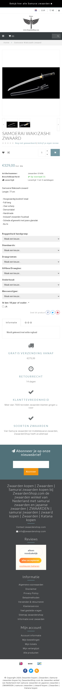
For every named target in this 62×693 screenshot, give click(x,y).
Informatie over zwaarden (31, 619)
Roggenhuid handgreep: (15, 234)
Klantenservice (31, 606)
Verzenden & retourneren (31, 602)
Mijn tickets (31, 644)
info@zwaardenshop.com (32, 531)
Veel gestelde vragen (31, 610)
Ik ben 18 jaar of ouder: (15, 303)
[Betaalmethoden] (21, 663)
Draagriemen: (9, 257)
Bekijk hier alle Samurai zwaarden (30, 3)
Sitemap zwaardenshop (31, 615)
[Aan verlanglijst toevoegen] (3, 152)
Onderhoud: (8, 280)
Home (6, 43)
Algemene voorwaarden (31, 585)
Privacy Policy (31, 593)
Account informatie (31, 635)
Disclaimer (31, 589)
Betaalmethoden (31, 597)
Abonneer (31, 472)
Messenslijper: (10, 291)
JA (6, 306)
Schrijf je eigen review (48, 143)
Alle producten (31, 653)
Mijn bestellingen (31, 640)
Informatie (11, 322)
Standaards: (9, 245)
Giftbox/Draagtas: (12, 268)
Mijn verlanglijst (31, 648)
